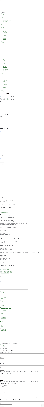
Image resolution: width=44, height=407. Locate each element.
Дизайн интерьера (3, 317)
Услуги (2, 24)
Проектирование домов (4, 310)
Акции (2, 25)
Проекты (2, 17)
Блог (1, 321)
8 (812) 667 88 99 (2, 291)
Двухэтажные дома (5, 36)
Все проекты (4, 18)
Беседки (2, 326)
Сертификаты (4, 15)
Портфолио (2, 26)
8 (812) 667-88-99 (2, 59)
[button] (22, 28)
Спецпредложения (3, 297)
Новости (2, 298)
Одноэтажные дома (5, 35)
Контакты (2, 27)
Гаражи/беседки (4, 38)
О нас (2, 13)
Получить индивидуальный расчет (4, 212)
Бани (1, 325)
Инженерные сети (3, 316)
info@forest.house (2, 292)
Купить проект (3, 42)
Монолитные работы (3, 312)
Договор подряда (5, 32)
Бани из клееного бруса (5, 21)
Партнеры (4, 16)
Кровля (2, 313)
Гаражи (2, 332)
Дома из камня (4, 39)
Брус (3, 14)
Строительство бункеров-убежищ (7, 23)
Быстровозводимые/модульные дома (7, 20)
